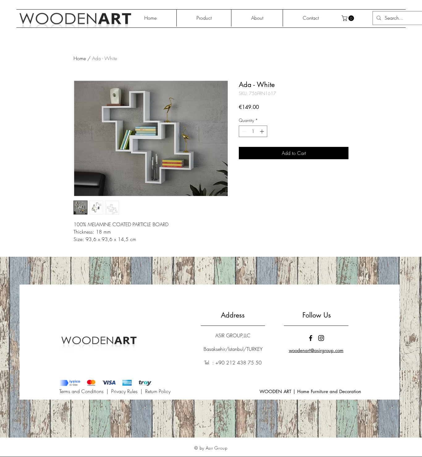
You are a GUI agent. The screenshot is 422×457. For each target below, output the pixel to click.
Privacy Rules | (128, 391)
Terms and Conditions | (85, 391)
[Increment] (262, 131)
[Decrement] (243, 131)
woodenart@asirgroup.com (316, 350)
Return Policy (158, 391)
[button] (348, 18)
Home (80, 58)
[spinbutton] (253, 131)
